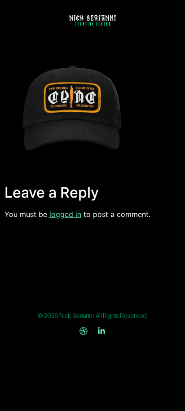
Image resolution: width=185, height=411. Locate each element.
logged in (65, 214)
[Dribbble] (83, 331)
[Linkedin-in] (101, 331)
